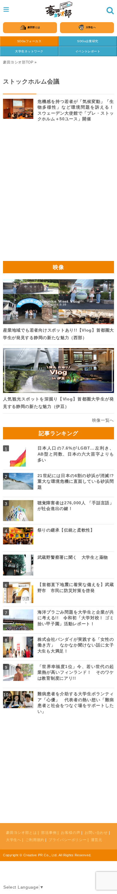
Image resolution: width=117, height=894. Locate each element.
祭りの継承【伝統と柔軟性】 (66, 530)
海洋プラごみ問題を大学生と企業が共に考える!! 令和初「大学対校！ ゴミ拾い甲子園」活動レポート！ (76, 618)
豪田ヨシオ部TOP (18, 62)
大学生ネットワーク (29, 51)
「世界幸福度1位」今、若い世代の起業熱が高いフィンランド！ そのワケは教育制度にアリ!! (76, 672)
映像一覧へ (103, 420)
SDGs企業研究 (87, 41)
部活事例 (48, 833)
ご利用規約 (35, 840)
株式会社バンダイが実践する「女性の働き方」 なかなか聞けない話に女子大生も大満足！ (76, 645)
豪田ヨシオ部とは (21, 833)
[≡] (58, 9)
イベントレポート (87, 51)
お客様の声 (70, 833)
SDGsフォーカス (29, 41)
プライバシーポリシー (67, 840)
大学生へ (13, 840)
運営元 (96, 840)
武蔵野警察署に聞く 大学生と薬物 (73, 557)
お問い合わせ (96, 833)
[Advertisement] (58, 193)
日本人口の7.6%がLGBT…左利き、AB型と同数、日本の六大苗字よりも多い (76, 454)
